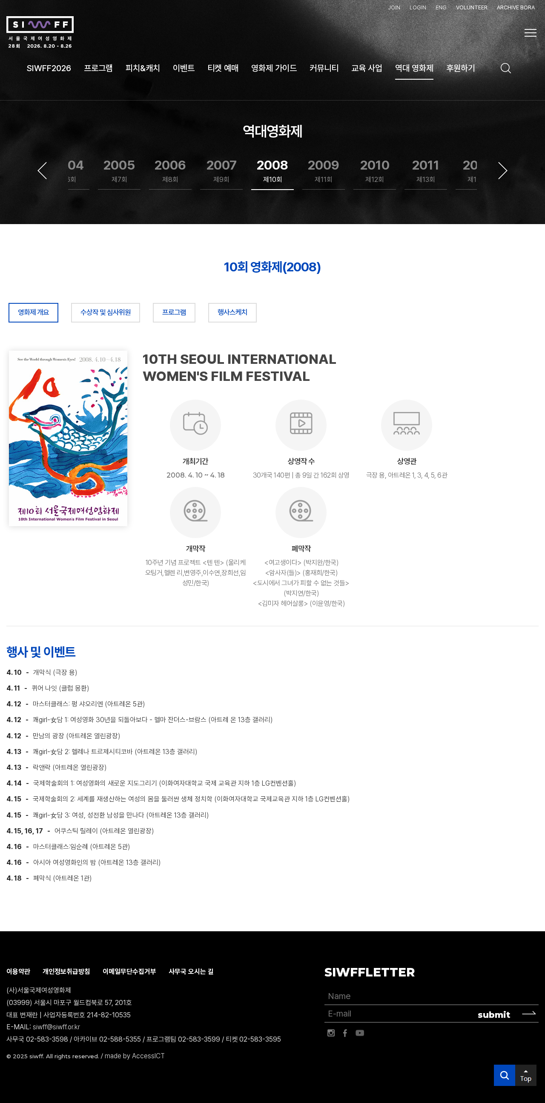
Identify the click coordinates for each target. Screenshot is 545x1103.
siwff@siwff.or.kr (56, 1027)
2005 (119, 170)
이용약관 (18, 972)
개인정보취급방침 (66, 972)
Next (502, 170)
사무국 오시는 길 (191, 972)
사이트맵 (530, 33)
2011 (425, 170)
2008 (272, 170)
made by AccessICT (135, 1056)
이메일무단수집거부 (129, 972)
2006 (170, 170)
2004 (68, 170)
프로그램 (174, 312)
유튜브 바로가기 (360, 1033)
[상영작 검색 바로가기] (506, 68)
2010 (375, 170)
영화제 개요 (33, 312)
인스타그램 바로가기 (331, 1033)
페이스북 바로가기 (345, 1033)
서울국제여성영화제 (40, 32)
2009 (323, 170)
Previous (42, 170)
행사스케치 (232, 312)
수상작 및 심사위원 (105, 312)
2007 (222, 170)
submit (494, 1015)
